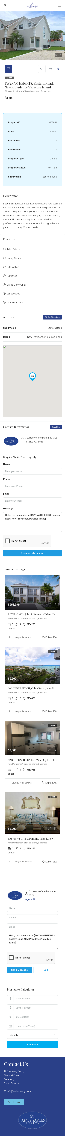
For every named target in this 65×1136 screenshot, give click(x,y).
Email (6, 493)
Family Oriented (15, 258)
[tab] (8, 69)
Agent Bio (56, 427)
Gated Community (16, 284)
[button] (32, 376)
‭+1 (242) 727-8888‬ (33, 441)
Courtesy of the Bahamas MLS (24, 637)
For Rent (9, 78)
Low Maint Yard (15, 302)
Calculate (32, 1044)
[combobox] (32, 1035)
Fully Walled (13, 267)
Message (8, 508)
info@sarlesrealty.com (19, 1091)
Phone (6, 479)
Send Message (19, 969)
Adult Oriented (14, 249)
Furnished (12, 275)
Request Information (32, 553)
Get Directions (53, 317)
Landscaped (13, 293)
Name (6, 464)
